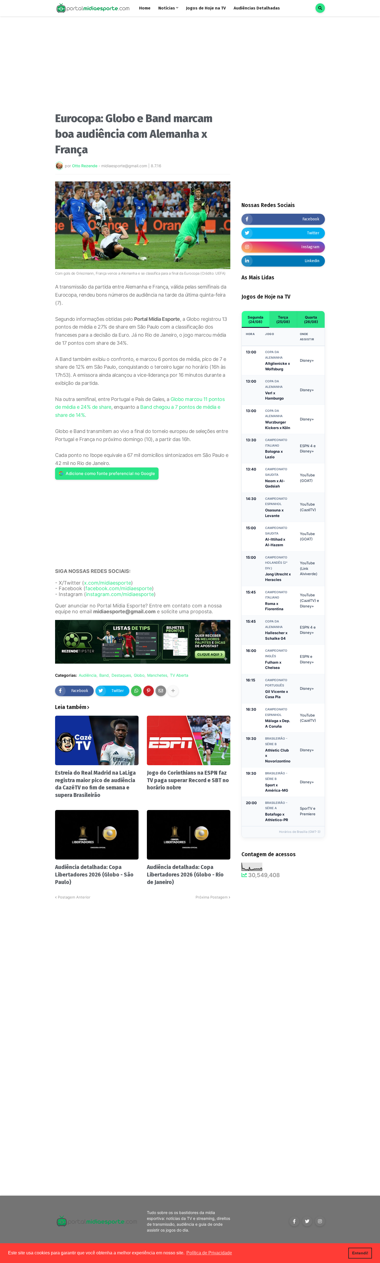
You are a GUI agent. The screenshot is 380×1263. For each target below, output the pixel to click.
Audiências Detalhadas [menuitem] (257, 8)
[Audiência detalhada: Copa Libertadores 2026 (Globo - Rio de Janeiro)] (188, 835)
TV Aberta (179, 675)
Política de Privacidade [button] (209, 1252)
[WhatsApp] (136, 691)
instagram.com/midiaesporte (120, 594)
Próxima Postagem (212, 897)
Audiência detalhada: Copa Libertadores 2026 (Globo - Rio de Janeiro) (185, 874)
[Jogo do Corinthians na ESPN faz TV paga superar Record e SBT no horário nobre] (188, 740)
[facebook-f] (294, 1221)
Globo (139, 675)
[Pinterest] (148, 691)
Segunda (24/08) (255, 319)
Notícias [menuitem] (166, 8)
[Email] (161, 691)
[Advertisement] (142, 66)
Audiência (88, 675)
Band (104, 675)
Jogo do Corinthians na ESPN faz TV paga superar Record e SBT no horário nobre (188, 780)
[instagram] (320, 1221)
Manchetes (157, 675)
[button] (320, 8)
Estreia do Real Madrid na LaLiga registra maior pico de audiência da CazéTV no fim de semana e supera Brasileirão (95, 784)
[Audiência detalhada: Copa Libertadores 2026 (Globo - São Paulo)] (97, 835)
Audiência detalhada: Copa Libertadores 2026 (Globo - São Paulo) (94, 874)
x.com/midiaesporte (107, 583)
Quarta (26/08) (311, 319)
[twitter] (307, 1221)
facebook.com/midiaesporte (118, 588)
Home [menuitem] (144, 8)
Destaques (121, 675)
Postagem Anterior (74, 897)
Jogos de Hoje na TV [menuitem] (206, 8)
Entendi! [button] (360, 1253)
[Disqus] (142, 969)
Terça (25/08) (283, 319)
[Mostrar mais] (173, 691)
